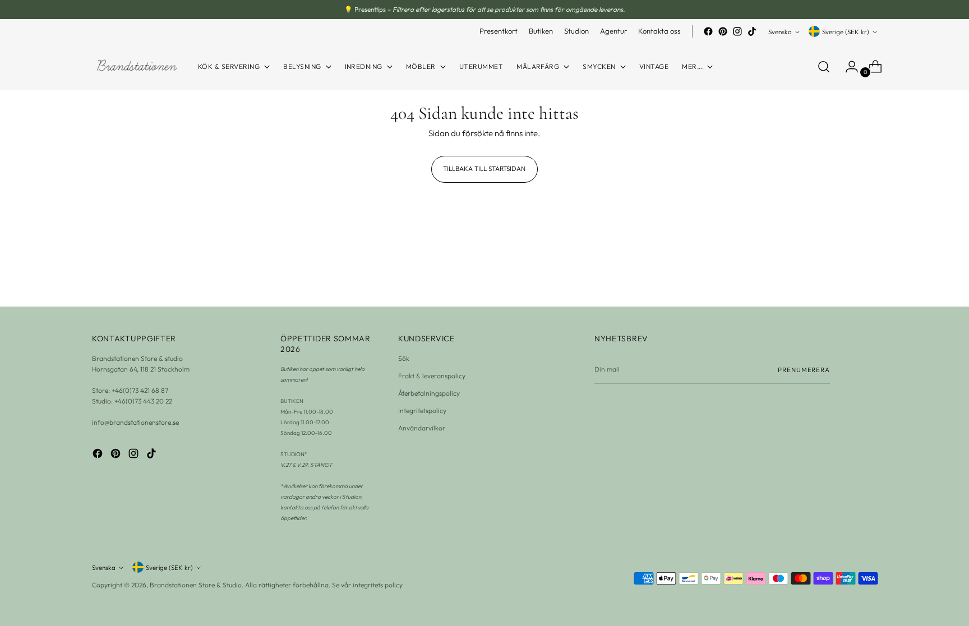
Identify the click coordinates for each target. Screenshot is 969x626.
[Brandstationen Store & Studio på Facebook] (708, 31)
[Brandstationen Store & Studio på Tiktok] (752, 31)
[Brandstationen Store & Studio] (137, 67)
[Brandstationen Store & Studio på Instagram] (737, 31)
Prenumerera (804, 369)
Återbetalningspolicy (429, 393)
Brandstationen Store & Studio (196, 585)
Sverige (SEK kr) (845, 31)
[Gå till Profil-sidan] (847, 66)
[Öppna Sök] (824, 66)
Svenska (780, 31)
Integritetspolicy (422, 410)
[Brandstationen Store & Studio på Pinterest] (723, 31)
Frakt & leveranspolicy (431, 376)
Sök (403, 358)
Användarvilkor (421, 428)
